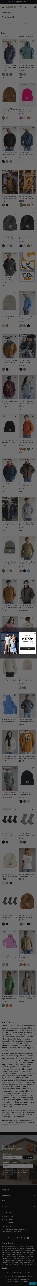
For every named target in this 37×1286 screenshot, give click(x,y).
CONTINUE (27, 648)
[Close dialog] (35, 633)
